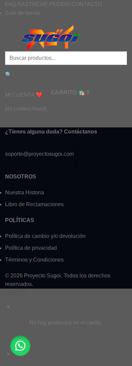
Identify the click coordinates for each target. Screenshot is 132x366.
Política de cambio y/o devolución (45, 236)
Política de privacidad (31, 248)
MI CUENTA (20, 95)
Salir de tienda (22, 13)
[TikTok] (75, 161)
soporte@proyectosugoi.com (39, 154)
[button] (20, 346)
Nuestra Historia (24, 192)
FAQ (10, 4)
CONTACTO (86, 4)
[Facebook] (75, 146)
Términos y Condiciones (34, 260)
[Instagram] (75, 154)
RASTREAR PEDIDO (43, 4)
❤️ (39, 95)
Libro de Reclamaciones (34, 204)
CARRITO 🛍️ (70, 92)
